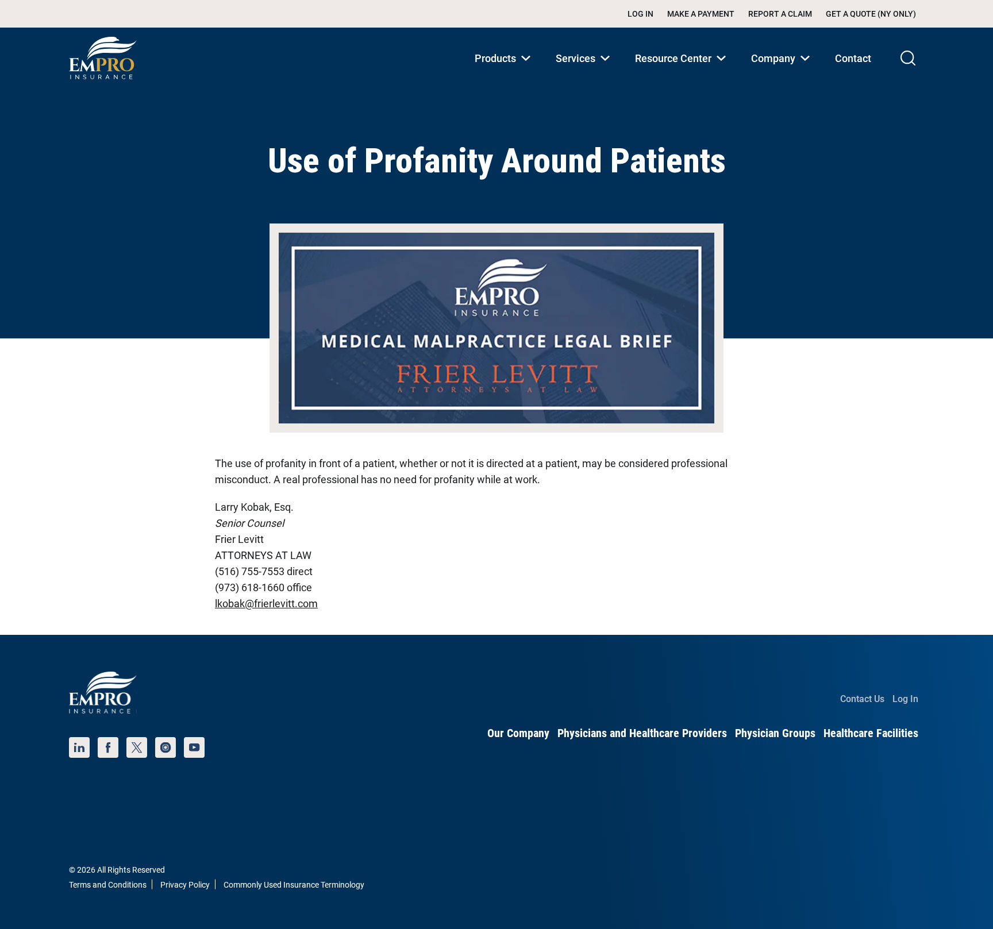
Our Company (518, 733)
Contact (853, 58)
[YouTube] (194, 747)
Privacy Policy (185, 884)
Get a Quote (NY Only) (871, 13)
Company (782, 70)
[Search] (908, 58)
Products (505, 70)
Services (585, 70)
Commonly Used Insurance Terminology (294, 884)
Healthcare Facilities (870, 733)
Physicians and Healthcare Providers (642, 733)
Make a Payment (700, 13)
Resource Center (682, 70)
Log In (640, 13)
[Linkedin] (79, 747)
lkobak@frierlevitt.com (266, 604)
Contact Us (862, 698)
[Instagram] (165, 747)
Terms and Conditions (108, 884)
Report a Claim (780, 13)
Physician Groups (775, 733)
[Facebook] (108, 747)
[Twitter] (136, 747)
